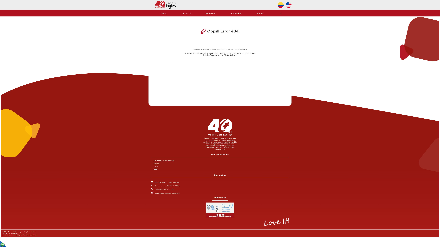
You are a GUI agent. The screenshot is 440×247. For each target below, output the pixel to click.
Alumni (260, 13)
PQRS (156, 166)
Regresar (213, 55)
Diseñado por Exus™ (9, 235)
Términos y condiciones (10, 233)
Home (163, 13)
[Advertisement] (220, 78)
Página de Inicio (230, 55)
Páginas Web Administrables (26, 235)
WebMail (157, 163)
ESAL (155, 169)
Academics (236, 13)
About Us (187, 13)
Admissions (211, 13)
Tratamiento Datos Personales (164, 160)
